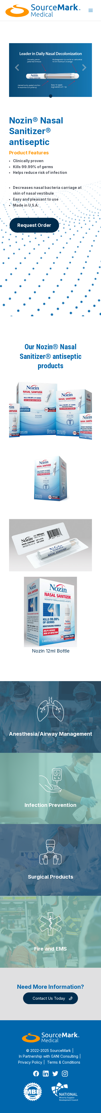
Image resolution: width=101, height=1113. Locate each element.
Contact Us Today (49, 998)
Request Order (34, 225)
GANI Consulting (64, 1056)
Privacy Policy (30, 1062)
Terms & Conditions (63, 1062)
